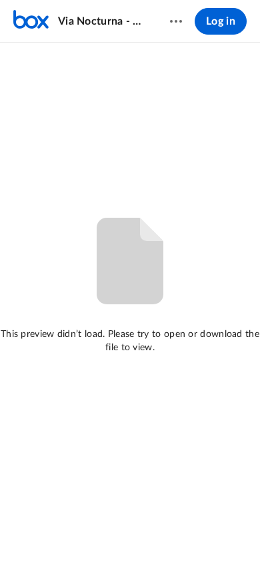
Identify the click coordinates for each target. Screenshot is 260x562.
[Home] (31, 21)
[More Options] (176, 21)
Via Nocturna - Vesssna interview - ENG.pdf (101, 21)
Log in (220, 21)
